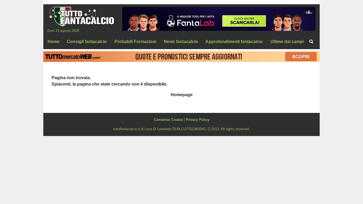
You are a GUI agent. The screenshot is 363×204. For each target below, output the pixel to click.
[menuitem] (311, 42)
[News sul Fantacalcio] (81, 16)
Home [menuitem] (54, 41)
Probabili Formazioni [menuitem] (135, 41)
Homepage (182, 94)
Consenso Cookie (168, 120)
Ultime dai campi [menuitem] (287, 41)
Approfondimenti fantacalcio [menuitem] (234, 41)
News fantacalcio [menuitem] (181, 41)
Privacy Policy (197, 120)
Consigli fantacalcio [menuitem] (87, 41)
